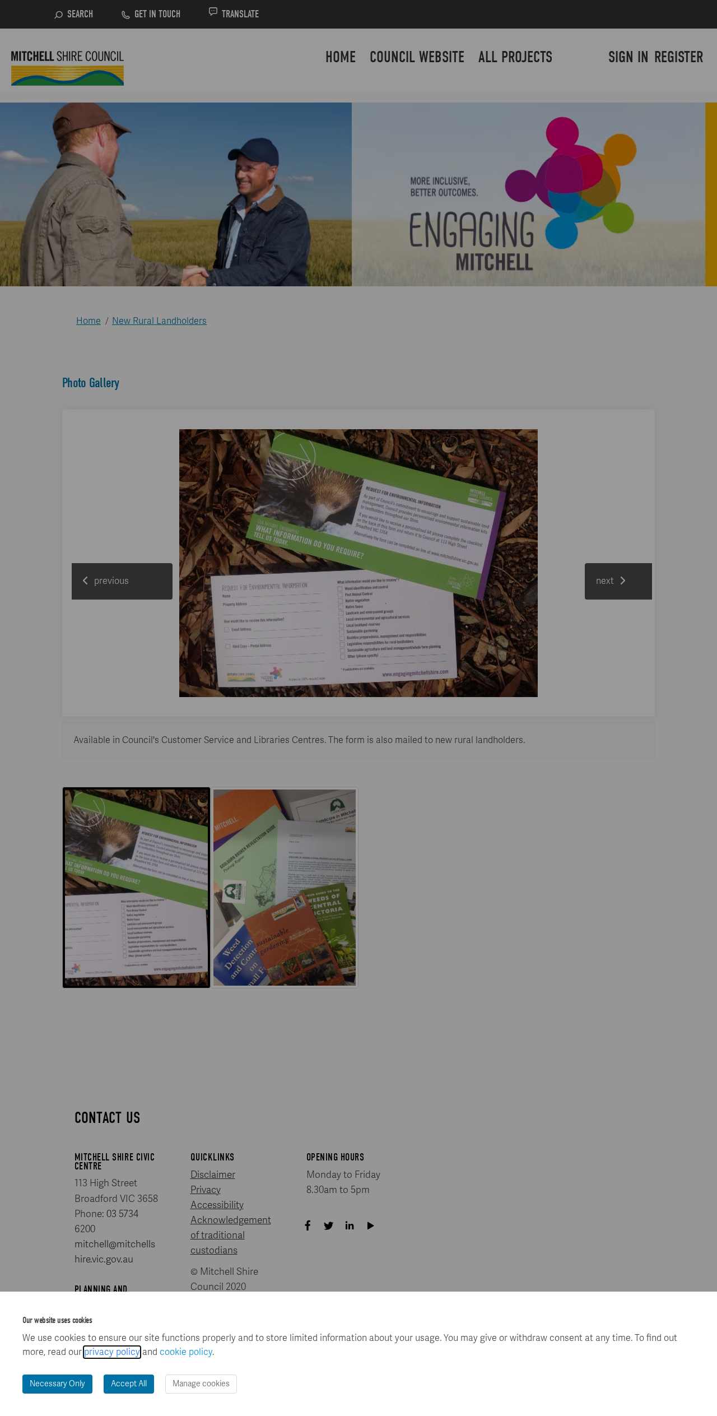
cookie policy (186, 1352)
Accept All (129, 1384)
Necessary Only (57, 1384)
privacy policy (112, 1352)
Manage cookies (201, 1384)
